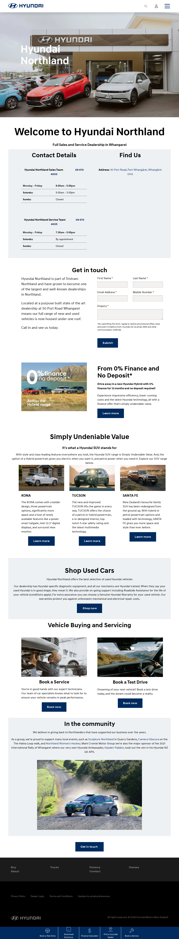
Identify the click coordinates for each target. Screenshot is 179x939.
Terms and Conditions (61, 896)
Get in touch (89, 846)
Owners (134, 867)
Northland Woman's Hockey (63, 743)
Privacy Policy (18, 896)
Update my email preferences (94, 896)
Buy (13, 867)
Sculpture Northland (101, 739)
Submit (108, 343)
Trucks (54, 867)
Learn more (111, 413)
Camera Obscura (148, 739)
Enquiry (103, 306)
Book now (54, 707)
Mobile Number (143, 292)
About (15, 871)
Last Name (140, 278)
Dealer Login (37, 896)
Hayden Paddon (114, 747)
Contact (95, 871)
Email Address (107, 292)
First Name (105, 278)
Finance (95, 867)
